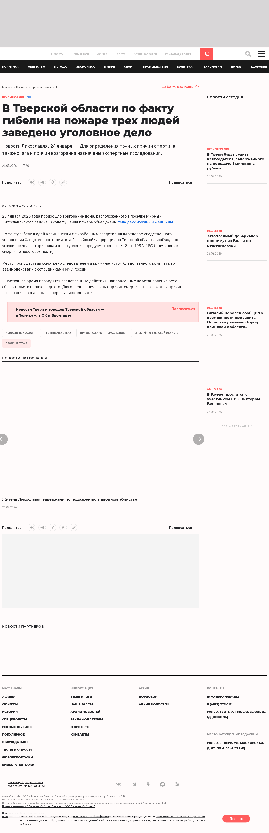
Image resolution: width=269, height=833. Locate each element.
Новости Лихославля (21, 332)
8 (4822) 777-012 (206, 54)
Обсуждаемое (15, 742)
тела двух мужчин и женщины (145, 222)
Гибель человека (58, 332)
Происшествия (16, 343)
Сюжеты (10, 704)
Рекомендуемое (17, 727)
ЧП (29, 96)
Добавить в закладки (177, 87)
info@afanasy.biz (223, 697)
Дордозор (148, 697)
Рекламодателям (178, 54)
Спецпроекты (14, 719)
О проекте (79, 727)
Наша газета (82, 704)
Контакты (79, 734)
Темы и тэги (80, 54)
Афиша (102, 54)
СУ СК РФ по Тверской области (156, 332)
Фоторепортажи (17, 757)
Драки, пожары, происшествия (103, 332)
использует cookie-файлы (91, 816)
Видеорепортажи (18, 765)
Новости (57, 54)
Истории (10, 712)
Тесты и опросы (17, 750)
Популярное (13, 734)
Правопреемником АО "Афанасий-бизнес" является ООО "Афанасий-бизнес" (48, 806)
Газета (121, 54)
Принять (236, 819)
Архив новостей (145, 54)
